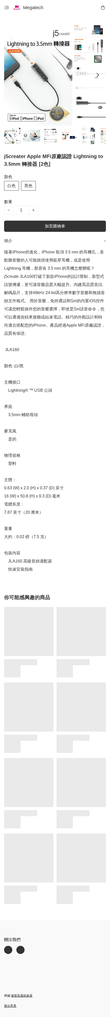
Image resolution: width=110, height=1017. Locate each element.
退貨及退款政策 (21, 995)
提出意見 (10, 1006)
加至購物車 (55, 226)
